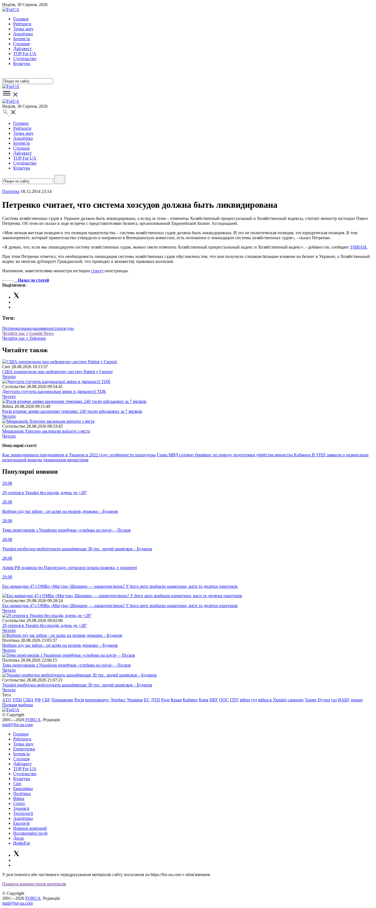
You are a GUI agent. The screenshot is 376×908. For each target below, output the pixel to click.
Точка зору (23, 28)
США (28, 699)
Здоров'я (21, 808)
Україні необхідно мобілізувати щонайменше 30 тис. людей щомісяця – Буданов (77, 685)
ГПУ (234, 699)
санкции (296, 699)
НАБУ (344, 699)
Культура (21, 63)
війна (245, 699)
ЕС (147, 699)
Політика (22, 793)
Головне (21, 19)
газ (334, 699)
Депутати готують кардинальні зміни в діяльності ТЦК (54, 391)
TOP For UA (24, 53)
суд (254, 699)
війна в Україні (272, 699)
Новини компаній (30, 828)
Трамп (311, 699)
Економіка (23, 788)
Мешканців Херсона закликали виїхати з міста (46, 431)
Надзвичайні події (30, 833)
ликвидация (31, 328)
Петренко (11, 328)
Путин (324, 699)
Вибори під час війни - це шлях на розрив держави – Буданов (60, 645)
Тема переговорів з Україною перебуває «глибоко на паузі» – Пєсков (66, 665)
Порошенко (62, 699)
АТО (6, 699)
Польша (9, 704)
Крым (176, 699)
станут (97, 270)
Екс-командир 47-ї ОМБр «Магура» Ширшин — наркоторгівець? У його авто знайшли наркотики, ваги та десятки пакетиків (120, 605)
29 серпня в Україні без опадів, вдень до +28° (44, 625)
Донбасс (118, 699)
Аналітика (23, 33)
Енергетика (24, 749)
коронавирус (97, 699)
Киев (203, 699)
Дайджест (22, 48)
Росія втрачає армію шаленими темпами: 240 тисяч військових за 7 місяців (72, 411)
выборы (25, 704)
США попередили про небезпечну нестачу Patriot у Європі (57, 371)
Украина (135, 699)
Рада (165, 699)
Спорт (19, 803)
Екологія (21, 823)
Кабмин (190, 699)
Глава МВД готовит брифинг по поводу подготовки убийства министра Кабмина (234, 454)
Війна (18, 798)
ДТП (155, 699)
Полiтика (11, 191)
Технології (23, 813)
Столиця (21, 43)
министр (51, 328)
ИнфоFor (21, 843)
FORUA (33, 719)
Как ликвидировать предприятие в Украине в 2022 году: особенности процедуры (79, 454)
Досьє (18, 838)
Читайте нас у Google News (28, 333)
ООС (224, 699)
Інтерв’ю (21, 38)
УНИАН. (358, 247)
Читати (9, 376)
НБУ (213, 699)
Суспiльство (24, 58)
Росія (79, 699)
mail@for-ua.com (17, 724)
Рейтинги (22, 23)
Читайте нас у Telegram (24, 338)
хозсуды (66, 328)
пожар (357, 699)
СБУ (46, 699)
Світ (17, 783)
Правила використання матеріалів (34, 884)
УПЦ (17, 699)
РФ (38, 699)
